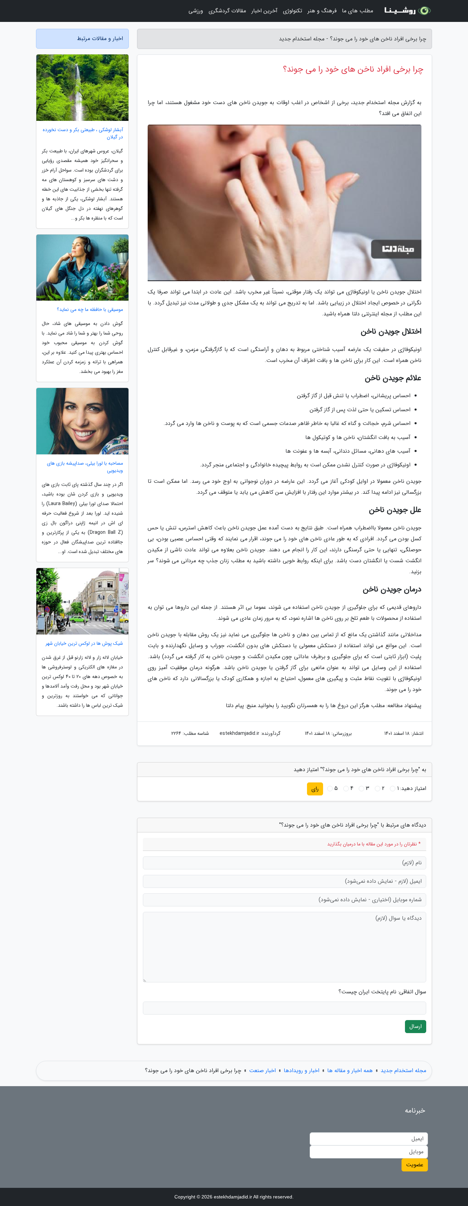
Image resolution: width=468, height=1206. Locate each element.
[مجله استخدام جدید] (406, 11)
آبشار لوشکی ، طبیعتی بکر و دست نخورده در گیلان (83, 133)
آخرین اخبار (264, 11)
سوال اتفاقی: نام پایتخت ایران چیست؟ (382, 992)
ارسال (415, 1026)
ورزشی (195, 11)
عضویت (414, 1164)
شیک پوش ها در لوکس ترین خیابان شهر (84, 643)
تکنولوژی (292, 11)
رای (315, 788)
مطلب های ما (357, 11)
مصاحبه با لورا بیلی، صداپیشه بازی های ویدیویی (85, 467)
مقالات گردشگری (227, 11)
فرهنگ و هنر (322, 11)
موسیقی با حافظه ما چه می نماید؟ (90, 309)
